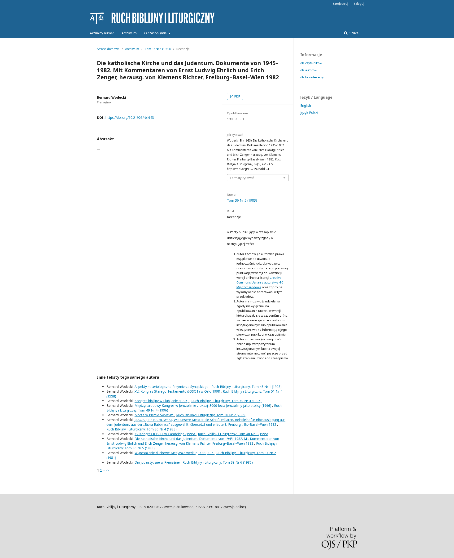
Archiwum (129, 33)
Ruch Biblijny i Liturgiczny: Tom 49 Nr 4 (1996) (226, 401)
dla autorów (308, 70)
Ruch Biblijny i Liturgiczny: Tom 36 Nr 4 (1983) (141, 429)
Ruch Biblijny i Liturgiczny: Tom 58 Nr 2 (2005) (211, 415)
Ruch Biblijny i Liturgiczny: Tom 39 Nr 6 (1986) (218, 462)
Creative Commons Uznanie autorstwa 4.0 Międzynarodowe (259, 282)
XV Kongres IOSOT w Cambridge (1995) (165, 434)
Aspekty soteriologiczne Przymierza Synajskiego (172, 386)
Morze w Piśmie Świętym (154, 415)
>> (107, 470)
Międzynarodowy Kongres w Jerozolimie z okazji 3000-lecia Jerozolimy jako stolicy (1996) (203, 405)
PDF (237, 96)
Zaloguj (359, 3)
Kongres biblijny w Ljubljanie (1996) (162, 401)
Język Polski (309, 112)
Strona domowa (108, 49)
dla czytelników (311, 63)
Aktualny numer (102, 33)
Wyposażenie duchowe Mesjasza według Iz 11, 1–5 (174, 453)
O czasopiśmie (156, 33)
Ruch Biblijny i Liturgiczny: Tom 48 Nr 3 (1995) (233, 434)
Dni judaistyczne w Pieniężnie (158, 462)
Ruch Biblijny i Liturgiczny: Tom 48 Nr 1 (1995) (246, 386)
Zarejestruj (340, 3)
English (305, 105)
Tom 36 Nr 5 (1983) (158, 49)
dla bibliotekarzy (312, 77)
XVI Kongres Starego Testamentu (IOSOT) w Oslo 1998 (178, 391)
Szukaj (354, 33)
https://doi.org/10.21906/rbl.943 (129, 117)
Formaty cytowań (242, 178)
